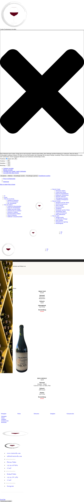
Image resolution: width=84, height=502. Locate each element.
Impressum (6, 181)
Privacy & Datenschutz (9, 178)
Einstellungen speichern (32, 175)
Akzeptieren (3, 175)
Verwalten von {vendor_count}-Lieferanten (14, 171)
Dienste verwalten (8, 170)
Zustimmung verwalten (6, 501)
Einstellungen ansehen (19, 175)
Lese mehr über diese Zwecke (11, 173)
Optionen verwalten (8, 168)
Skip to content (4, 184)
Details (42, 398)
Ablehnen (10, 175)
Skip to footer (11, 184)
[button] (42, 91)
